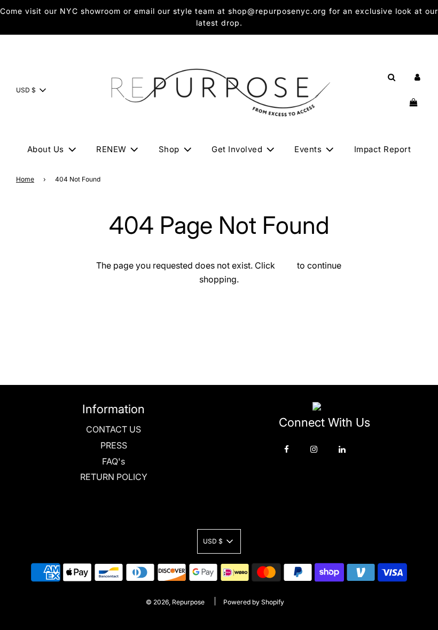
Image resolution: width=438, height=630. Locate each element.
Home (25, 179)
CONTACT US (113, 429)
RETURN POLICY (113, 476)
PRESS (113, 445)
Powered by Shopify (253, 602)
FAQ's (113, 461)
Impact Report (382, 149)
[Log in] (417, 77)
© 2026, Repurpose (175, 602)
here (286, 265)
